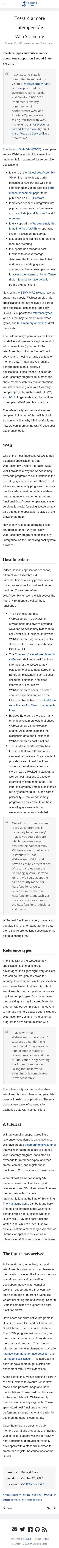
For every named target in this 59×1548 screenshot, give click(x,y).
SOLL (12, 397)
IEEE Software (35, 198)
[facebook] (30, 1530)
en (37, 43)
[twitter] (22, 1530)
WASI (48, 1494)
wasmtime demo (18, 1203)
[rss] (44, 1530)
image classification (19, 1358)
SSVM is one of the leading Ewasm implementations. (32, 705)
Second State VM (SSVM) (24, 149)
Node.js (24, 213)
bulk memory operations (32, 323)
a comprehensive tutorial (40, 1144)
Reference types (32, 1499)
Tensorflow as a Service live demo (30, 133)
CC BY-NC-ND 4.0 (32, 1484)
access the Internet (24, 274)
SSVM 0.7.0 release (32, 292)
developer (29, 43)
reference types (42, 313)
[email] (14, 1530)
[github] (37, 1530)
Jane (46, 1538)
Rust (27, 1494)
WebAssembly (47, 43)
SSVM (37, 1494)
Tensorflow (29, 129)
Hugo (28, 1538)
